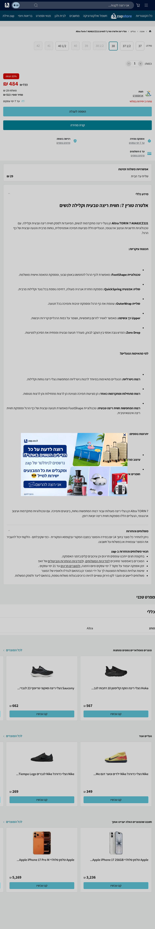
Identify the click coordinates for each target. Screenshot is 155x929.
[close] (124, 435)
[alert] (77, 464)
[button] (124, 435)
